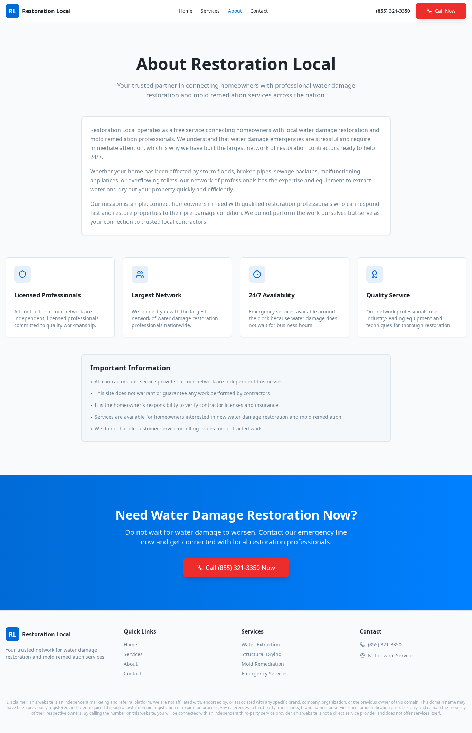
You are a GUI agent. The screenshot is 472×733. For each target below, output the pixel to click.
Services (210, 11)
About (235, 11)
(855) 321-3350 (393, 11)
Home (185, 11)
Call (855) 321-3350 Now (240, 567)
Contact (259, 11)
